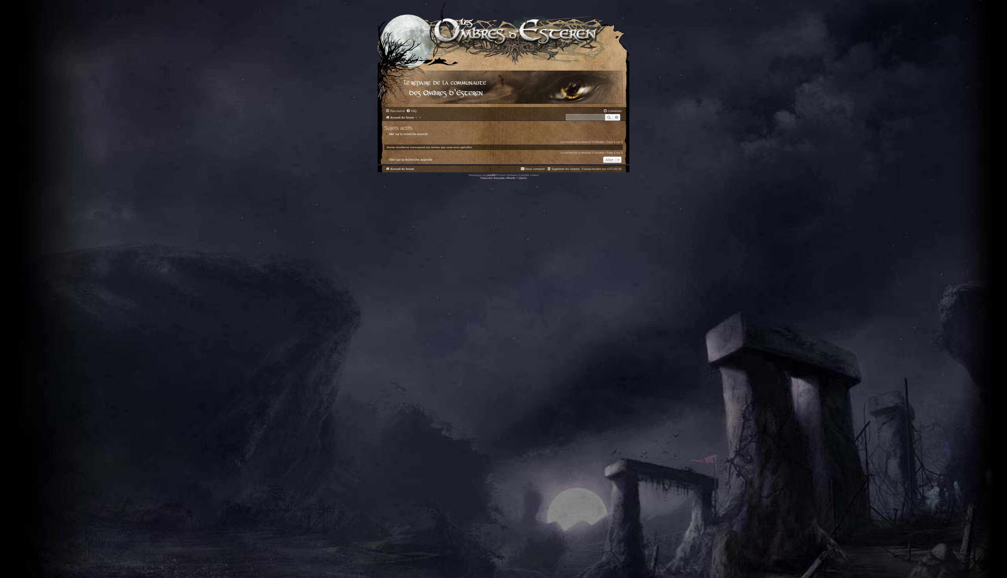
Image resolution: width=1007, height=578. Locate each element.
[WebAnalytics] (10, 183)
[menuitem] (411, 111)
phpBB (491, 175)
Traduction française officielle (497, 177)
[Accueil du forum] (503, 32)
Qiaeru (523, 177)
